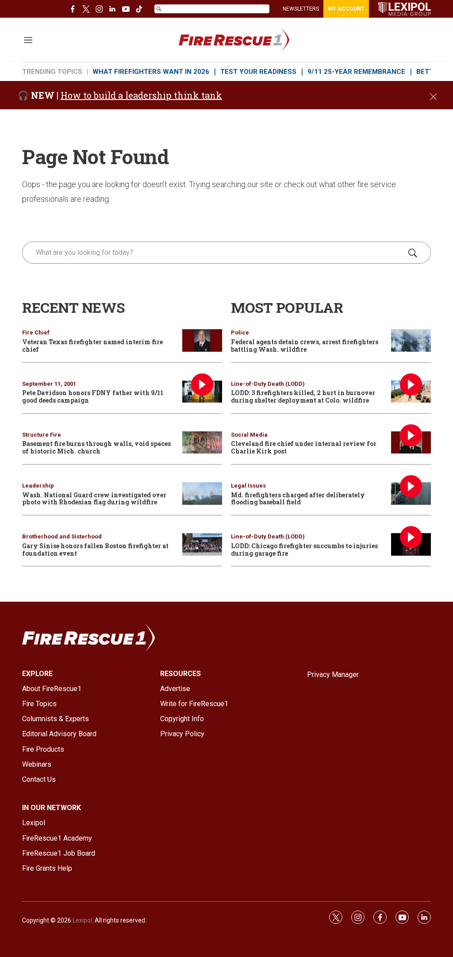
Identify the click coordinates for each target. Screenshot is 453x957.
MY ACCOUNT (346, 9)
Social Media (249, 434)
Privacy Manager (333, 674)
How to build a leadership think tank (141, 95)
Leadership (38, 485)
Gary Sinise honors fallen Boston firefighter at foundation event (95, 549)
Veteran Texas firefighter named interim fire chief (92, 346)
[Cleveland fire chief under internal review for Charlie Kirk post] (411, 442)
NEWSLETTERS (301, 9)
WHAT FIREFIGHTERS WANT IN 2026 (150, 72)
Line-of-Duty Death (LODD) (268, 383)
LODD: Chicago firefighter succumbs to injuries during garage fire (304, 549)
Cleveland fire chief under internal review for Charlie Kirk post (303, 447)
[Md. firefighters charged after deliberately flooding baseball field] (411, 493)
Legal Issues (248, 485)
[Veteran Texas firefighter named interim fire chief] (202, 340)
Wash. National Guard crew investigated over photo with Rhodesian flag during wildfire (94, 499)
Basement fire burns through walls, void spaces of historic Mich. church (96, 447)
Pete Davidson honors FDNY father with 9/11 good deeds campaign (92, 396)
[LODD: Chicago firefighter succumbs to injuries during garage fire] (411, 544)
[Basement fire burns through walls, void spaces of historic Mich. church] (202, 442)
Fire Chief (36, 332)
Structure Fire (41, 434)
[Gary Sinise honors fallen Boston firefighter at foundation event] (202, 544)
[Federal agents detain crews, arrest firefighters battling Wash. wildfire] (411, 340)
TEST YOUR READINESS (258, 72)
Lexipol (82, 920)
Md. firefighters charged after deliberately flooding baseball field (298, 499)
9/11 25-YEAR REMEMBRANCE (356, 72)
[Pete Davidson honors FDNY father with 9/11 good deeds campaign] (202, 391)
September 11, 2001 (49, 383)
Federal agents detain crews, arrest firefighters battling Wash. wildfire (304, 346)
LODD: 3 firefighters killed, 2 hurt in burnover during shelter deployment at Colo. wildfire (303, 396)
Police (240, 332)
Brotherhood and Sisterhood (62, 536)
